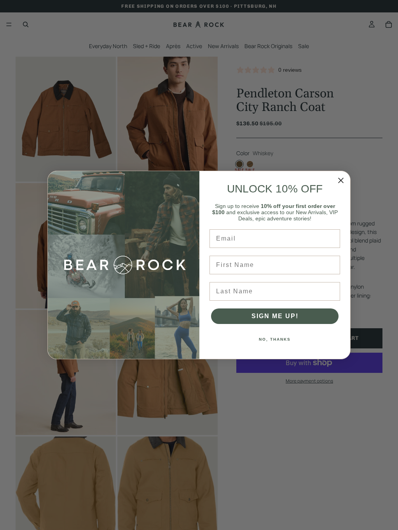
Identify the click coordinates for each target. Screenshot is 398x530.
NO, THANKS (275, 339)
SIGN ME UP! (274, 316)
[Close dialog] (341, 180)
